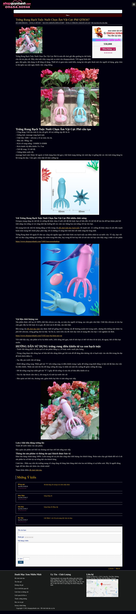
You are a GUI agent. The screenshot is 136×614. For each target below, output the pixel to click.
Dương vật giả (19, 585)
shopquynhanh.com (33, 608)
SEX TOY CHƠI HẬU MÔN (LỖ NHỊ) (53, 23)
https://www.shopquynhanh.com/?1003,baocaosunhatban (38, 241)
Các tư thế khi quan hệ (21, 588)
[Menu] (134, 4)
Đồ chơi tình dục (20, 578)
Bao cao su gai (19, 602)
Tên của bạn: (22, 530)
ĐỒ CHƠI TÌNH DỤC (22, 23)
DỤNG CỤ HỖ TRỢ (35, 23)
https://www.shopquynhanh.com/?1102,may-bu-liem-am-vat (39, 336)
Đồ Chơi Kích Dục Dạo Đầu (99, 23)
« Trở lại (111, 568)
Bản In (118, 568)
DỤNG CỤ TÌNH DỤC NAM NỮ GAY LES (78, 23)
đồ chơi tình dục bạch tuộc (69, 228)
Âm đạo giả (18, 582)
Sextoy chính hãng (20, 605)
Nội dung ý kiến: (23, 540)
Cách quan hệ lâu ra (21, 595)
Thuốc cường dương (21, 599)
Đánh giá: (21, 537)
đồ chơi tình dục (35, 470)
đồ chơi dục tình (33, 329)
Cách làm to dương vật (21, 592)
